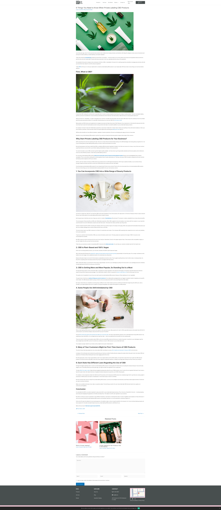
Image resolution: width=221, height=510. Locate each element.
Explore (115, 2)
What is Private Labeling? (83, 445)
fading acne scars (116, 129)
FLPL (80, 66)
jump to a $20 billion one (122, 272)
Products (98, 2)
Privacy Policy (141, 500)
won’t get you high (118, 120)
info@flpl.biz (115, 494)
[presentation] (100, 2)
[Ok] (219, 508)
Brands (77, 498)
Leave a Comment (79, 9)
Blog (85, 9)
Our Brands (110, 2)
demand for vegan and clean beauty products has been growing (104, 253)
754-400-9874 (116, 491)
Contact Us (122, 2)
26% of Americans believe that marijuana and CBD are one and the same (94, 334)
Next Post (141, 413)
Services (104, 2)
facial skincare (108, 218)
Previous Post (81, 413)
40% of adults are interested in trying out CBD (121, 350)
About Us (96, 491)
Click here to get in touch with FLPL (92, 405)
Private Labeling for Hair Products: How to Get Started (110, 446)
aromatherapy (88, 57)
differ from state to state (85, 370)
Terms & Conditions (134, 500)
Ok (138, 508)
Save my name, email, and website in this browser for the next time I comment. (94, 480)
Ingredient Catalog (98, 498)
